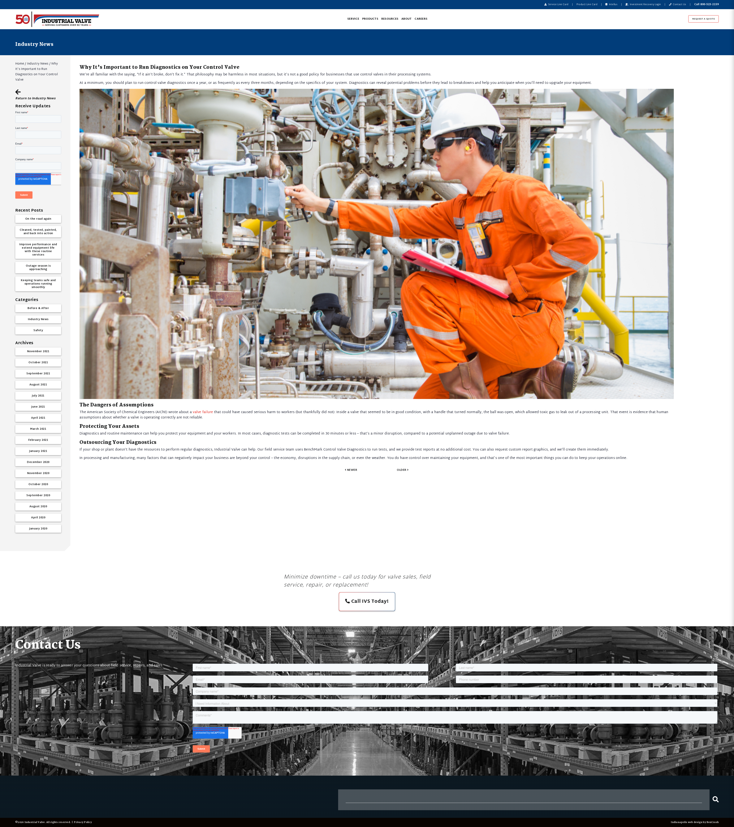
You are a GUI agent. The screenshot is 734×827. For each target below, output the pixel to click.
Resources (389, 19)
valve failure (203, 412)
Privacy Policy (83, 822)
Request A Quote (703, 19)
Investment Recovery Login (645, 4)
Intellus (612, 4)
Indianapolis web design (686, 822)
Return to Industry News (35, 98)
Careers (421, 19)
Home (19, 64)
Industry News (38, 64)
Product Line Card (586, 4)
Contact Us (679, 4)
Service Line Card (558, 4)
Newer (351, 470)
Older (402, 470)
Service (353, 19)
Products (370, 19)
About (406, 19)
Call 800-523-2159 (706, 4)
